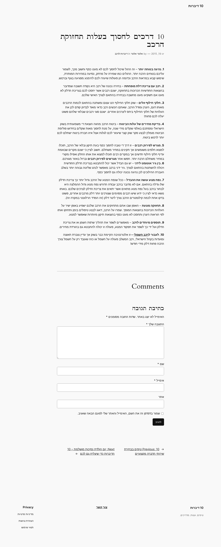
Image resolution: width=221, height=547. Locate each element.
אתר (161, 397)
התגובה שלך (155, 324)
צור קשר (101, 507)
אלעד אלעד (137, 53)
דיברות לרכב (121, 53)
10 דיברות (195, 6)
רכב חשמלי (141, 234)
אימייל (159, 380)
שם (160, 364)
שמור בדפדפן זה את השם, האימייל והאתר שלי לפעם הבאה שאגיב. (119, 413)
